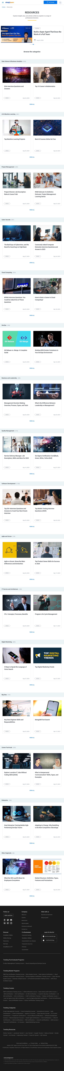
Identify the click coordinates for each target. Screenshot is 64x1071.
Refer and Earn (8, 915)
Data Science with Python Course (47, 991)
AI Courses (21, 1022)
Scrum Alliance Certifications (35, 1015)
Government (25, 949)
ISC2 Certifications (46, 1017)
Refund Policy (44, 1043)
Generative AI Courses (43, 1011)
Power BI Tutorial (33, 1035)
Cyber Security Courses (43, 1013)
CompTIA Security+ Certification (47, 994)
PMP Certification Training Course (12, 991)
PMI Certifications (30, 1020)
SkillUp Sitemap (7, 938)
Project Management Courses (11, 1011)
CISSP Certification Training (33, 996)
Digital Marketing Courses (33, 1022)
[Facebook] (4, 920)
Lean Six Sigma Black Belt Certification (36, 998)
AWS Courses (54, 1020)
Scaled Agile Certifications (33, 1017)
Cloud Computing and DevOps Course (36, 963)
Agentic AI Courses (30, 1013)
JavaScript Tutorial (18, 1033)
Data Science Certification (46, 974)
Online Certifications (17, 1013)
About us (24, 914)
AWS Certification (8, 994)
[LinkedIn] (4, 923)
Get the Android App (50, 936)
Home (3, 7)
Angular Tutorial (38, 1033)
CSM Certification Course (30, 991)
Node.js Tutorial (49, 1033)
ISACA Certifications (17, 1020)
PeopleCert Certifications (19, 1015)
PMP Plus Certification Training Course (13, 974)
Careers (24, 917)
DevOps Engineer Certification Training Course (38, 976)
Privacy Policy (34, 1043)
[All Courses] (3, 2)
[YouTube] (11, 920)
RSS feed (5, 944)
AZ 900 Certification (31, 994)
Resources (6, 941)
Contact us (24, 929)
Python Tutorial (7, 1033)
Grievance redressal (27, 926)
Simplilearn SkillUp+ (27, 938)
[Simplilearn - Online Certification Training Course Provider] (12, 2)
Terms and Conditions (22, 1043)
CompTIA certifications (42, 1020)
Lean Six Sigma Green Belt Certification (14, 998)
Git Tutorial (12, 1035)
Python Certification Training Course (34, 1000)
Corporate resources (27, 944)
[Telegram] (7, 923)
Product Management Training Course (13, 963)
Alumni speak (25, 923)
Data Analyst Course (31, 974)
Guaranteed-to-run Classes (29, 941)
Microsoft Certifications (10, 1022)
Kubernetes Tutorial (22, 1035)
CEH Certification (19, 994)
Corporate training (26, 935)
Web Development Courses (16, 1017)
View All (32, 104)
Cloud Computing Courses (28, 1011)
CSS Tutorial (43, 1035)
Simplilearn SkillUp (8, 935)
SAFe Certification (19, 996)
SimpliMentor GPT (8, 946)
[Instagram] (11, 923)
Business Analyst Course (19, 978)
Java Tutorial (28, 1033)
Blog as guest (44, 917)
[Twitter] (7, 920)
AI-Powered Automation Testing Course (38, 978)
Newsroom (24, 920)
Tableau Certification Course (50, 996)
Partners (24, 946)
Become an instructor (46, 914)
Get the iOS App (50, 940)
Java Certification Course (16, 1000)
